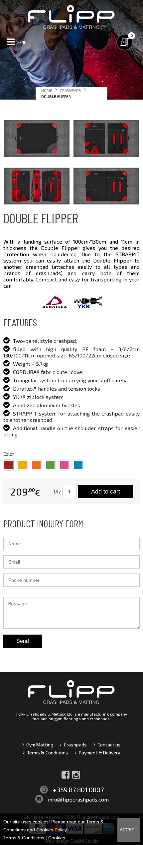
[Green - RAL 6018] (50, 465)
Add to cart (105, 491)
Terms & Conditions (47, 752)
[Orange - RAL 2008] (36, 465)
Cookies (56, 837)
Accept (128, 829)
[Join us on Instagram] (76, 774)
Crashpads (70, 90)
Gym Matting (39, 744)
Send (22, 641)
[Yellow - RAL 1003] (22, 465)
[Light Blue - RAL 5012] (78, 465)
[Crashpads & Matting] (71, 28)
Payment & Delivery (99, 752)
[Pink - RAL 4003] (64, 465)
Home (46, 90)
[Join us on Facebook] (66, 774)
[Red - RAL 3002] (8, 465)
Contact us (109, 744)
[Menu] (11, 41)
